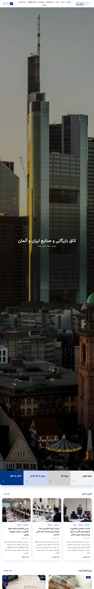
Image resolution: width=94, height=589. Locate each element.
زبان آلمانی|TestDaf (32, 2)
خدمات (63, 2)
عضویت (57, 2)
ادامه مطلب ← (85, 557)
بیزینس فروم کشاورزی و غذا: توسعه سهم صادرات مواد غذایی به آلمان (47, 531)
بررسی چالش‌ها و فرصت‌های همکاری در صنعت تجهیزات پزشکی (18, 531)
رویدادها (44, 5)
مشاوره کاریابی (41, 2)
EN (4, 3)
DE (8, 3)
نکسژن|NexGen (50, 2)
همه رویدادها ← (7, 571)
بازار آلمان (68, 2)
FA (11, 3)
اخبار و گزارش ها (22, 2)
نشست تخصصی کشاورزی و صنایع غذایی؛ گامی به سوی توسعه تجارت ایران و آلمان (80, 531)
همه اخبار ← (5, 494)
